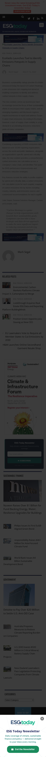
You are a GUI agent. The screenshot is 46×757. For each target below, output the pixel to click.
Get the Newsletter (25, 749)
